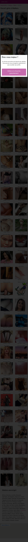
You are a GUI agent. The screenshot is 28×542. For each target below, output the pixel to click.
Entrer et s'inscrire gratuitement (14, 72)
